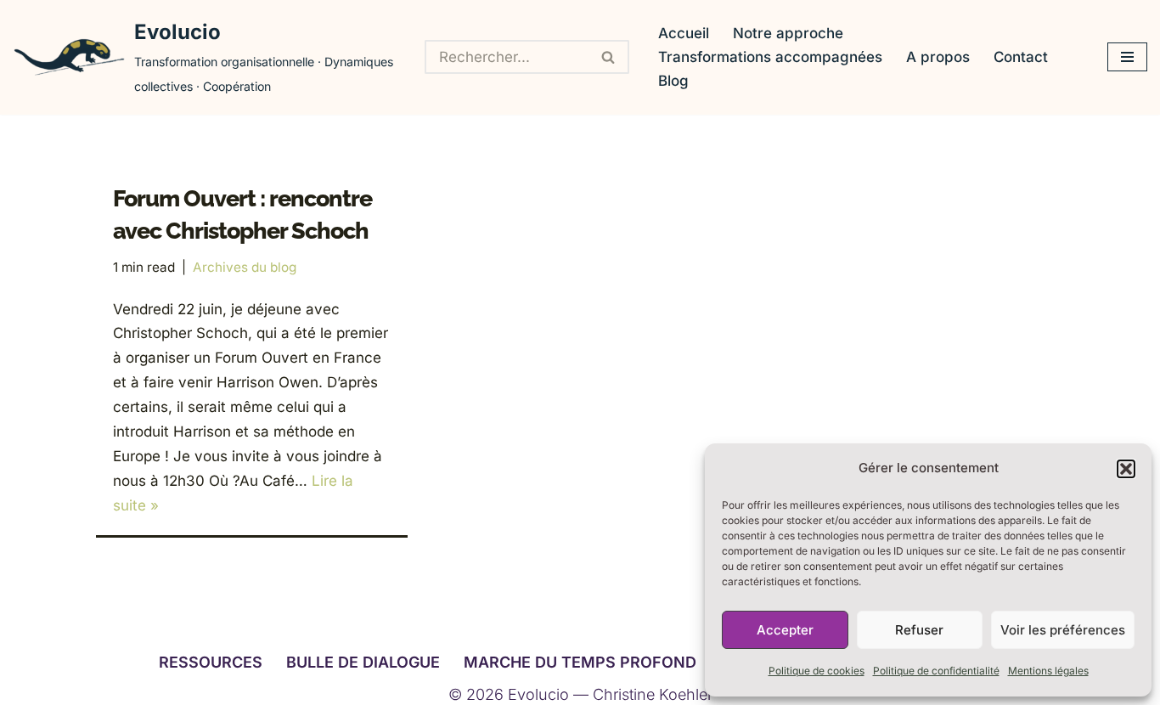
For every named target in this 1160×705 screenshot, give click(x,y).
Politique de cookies (816, 670)
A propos (938, 56)
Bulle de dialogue (363, 662)
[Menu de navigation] (1127, 56)
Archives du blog (244, 267)
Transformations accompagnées (770, 56)
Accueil (683, 33)
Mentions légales (1048, 670)
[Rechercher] (608, 57)
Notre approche (788, 33)
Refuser (919, 630)
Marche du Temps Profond (580, 662)
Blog (673, 80)
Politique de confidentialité (936, 670)
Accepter (785, 630)
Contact (1021, 56)
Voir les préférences (1062, 630)
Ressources (210, 662)
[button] (1126, 468)
